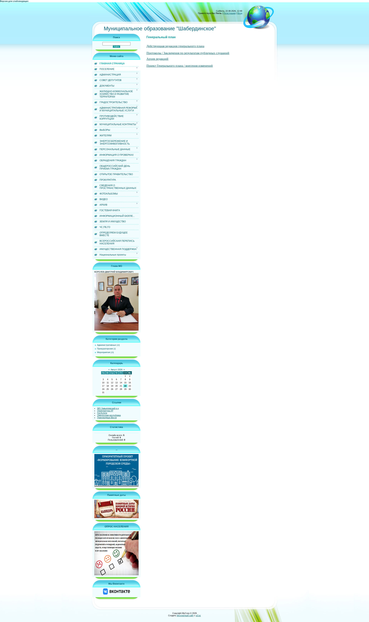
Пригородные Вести (107, 417)
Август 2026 (116, 369)
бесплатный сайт (185, 615)
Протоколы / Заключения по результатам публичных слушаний (187, 53)
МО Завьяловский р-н (108, 408)
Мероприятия (103, 352)
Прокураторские (105, 348)
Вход (239, 13)
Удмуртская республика (109, 415)
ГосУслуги (102, 413)
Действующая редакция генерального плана (175, 46)
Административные (106, 345)
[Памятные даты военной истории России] (116, 517)
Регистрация (229, 13)
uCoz (198, 615)
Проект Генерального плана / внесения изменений (179, 65)
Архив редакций (157, 58)
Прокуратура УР (105, 410)
